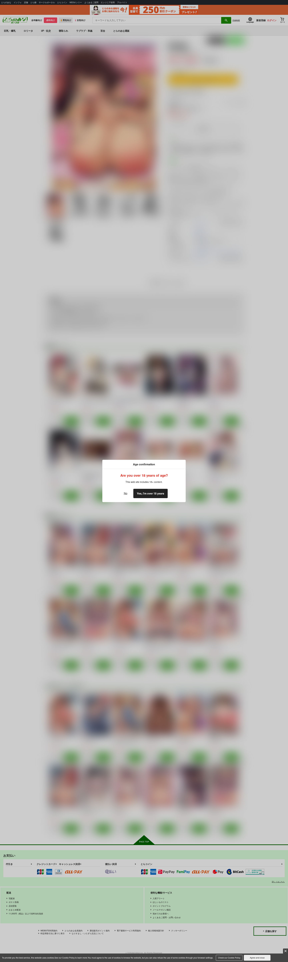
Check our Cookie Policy (229, 957)
